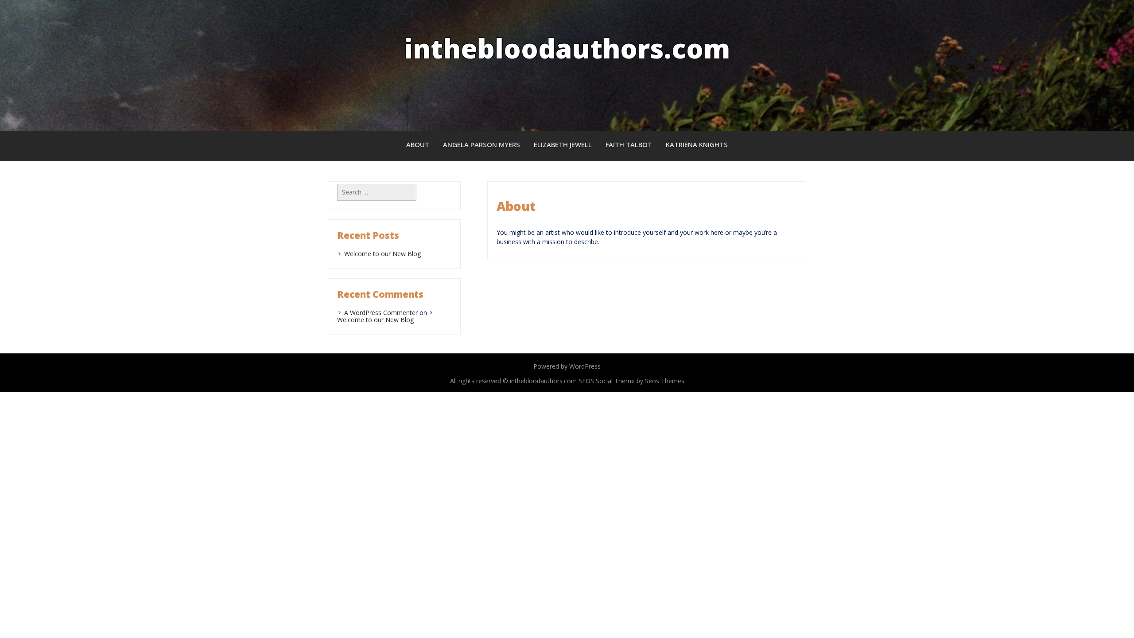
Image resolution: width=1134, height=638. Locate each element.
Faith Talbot (629, 144)
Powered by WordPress (567, 366)
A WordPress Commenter (381, 312)
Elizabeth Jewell (563, 144)
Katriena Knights (697, 144)
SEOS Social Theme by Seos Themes (631, 381)
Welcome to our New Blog (382, 253)
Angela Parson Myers (481, 144)
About (417, 144)
